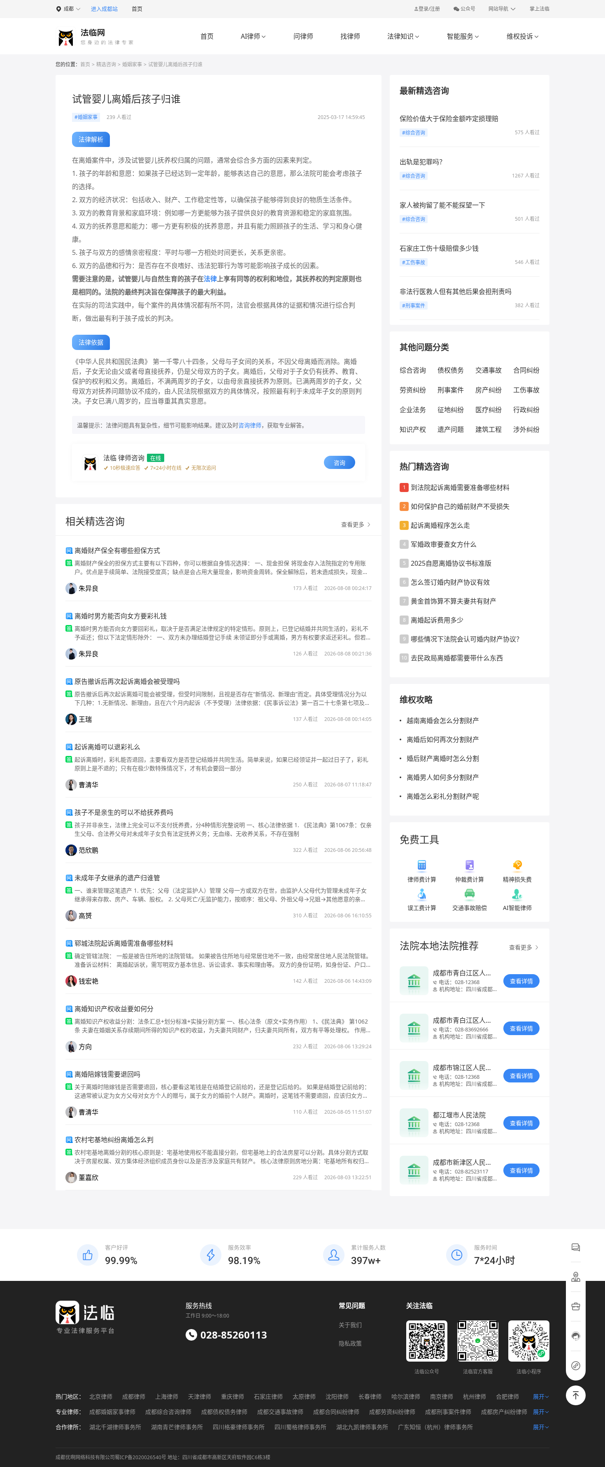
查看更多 (521, 947)
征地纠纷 (450, 409)
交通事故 (488, 370)
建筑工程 (488, 429)
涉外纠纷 (526, 429)
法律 (210, 278)
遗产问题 (450, 429)
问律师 (303, 36)
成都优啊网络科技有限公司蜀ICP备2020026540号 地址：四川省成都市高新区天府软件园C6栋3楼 (163, 1457)
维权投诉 (523, 36)
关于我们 (350, 1325)
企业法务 (413, 409)
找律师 (350, 36)
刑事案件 (450, 389)
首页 (137, 8)
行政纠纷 (526, 409)
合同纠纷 (526, 370)
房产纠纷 (488, 389)
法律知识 (403, 36)
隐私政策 (350, 1343)
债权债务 (450, 370)
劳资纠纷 (413, 389)
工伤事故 (526, 389)
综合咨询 (413, 370)
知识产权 (413, 429)
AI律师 (253, 36)
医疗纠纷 (488, 409)
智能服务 (463, 36)
